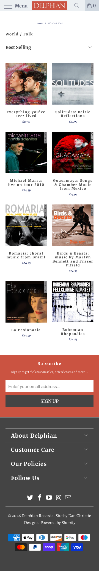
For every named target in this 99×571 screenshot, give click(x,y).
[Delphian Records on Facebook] (39, 498)
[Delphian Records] (49, 5)
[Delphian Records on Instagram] (59, 498)
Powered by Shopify (57, 523)
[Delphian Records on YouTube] (49, 498)
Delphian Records (37, 516)
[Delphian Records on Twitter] (30, 498)
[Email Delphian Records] (68, 498)
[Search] (79, 5)
